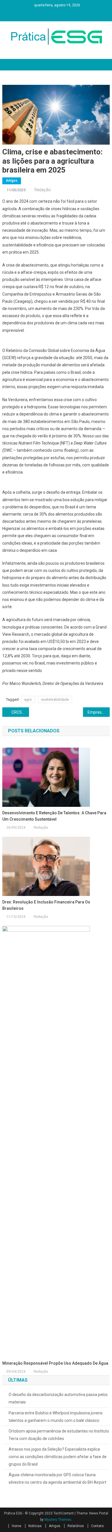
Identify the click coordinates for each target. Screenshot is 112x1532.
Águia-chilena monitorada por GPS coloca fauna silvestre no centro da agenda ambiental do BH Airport (57, 1478)
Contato (97, 1526)
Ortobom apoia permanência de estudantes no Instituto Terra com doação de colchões (59, 1435)
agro (28, 699)
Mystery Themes (58, 1520)
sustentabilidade (55, 699)
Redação (42, 189)
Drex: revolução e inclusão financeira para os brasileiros (46, 905)
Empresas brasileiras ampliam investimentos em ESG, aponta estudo (99, 712)
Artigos (12, 181)
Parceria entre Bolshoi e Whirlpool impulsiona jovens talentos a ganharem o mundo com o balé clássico (56, 1417)
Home (16, 1526)
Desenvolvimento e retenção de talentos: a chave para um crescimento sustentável (54, 816)
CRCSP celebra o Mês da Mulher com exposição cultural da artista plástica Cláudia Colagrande (20, 712)
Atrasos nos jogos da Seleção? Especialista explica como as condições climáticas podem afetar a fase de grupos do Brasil (58, 1456)
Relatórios (75, 1526)
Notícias (35, 1526)
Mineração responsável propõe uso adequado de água (55, 1363)
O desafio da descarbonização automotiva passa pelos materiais (58, 1398)
